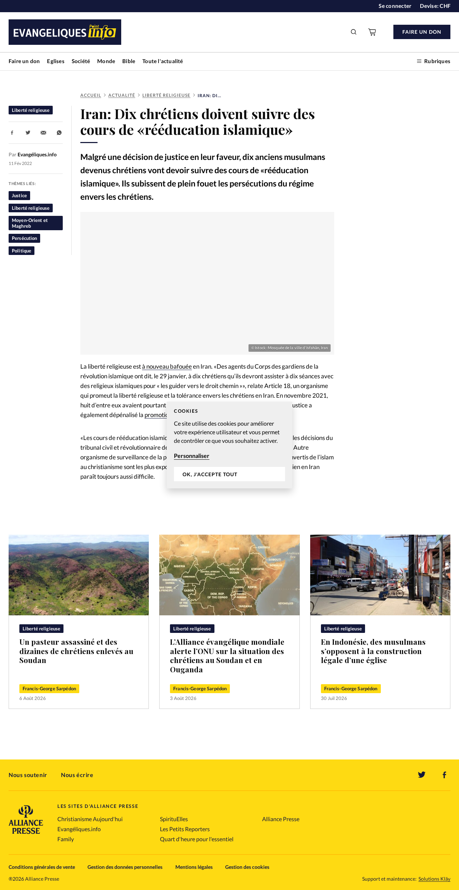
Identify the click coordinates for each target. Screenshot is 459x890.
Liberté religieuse (166, 95)
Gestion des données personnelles (124, 867)
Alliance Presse (280, 818)
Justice (19, 195)
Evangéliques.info (79, 828)
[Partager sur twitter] (28, 132)
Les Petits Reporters (185, 828)
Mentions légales (194, 867)
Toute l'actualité (162, 61)
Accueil (90, 95)
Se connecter (395, 6)
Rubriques (437, 61)
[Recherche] (354, 32)
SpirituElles (174, 818)
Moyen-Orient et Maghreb (30, 223)
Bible (128, 61)
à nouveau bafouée (167, 366)
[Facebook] (444, 775)
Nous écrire (77, 774)
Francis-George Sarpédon (49, 688)
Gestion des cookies (247, 867)
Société (81, 61)
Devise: (435, 6)
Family (65, 838)
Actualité (121, 95)
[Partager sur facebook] (12, 132)
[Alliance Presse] (26, 834)
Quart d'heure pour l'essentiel (196, 838)
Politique (21, 251)
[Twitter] (421, 775)
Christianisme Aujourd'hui (90, 818)
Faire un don (24, 61)
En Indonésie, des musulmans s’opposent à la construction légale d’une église (373, 651)
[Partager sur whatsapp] (59, 132)
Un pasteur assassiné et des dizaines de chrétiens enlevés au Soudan (76, 651)
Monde (106, 61)
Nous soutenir (28, 774)
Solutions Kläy (434, 878)
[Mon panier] (373, 32)
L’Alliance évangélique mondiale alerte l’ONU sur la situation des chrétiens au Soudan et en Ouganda (227, 655)
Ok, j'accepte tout (210, 474)
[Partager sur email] (43, 132)
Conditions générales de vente (42, 867)
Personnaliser (191, 455)
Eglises (55, 61)
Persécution (24, 238)
